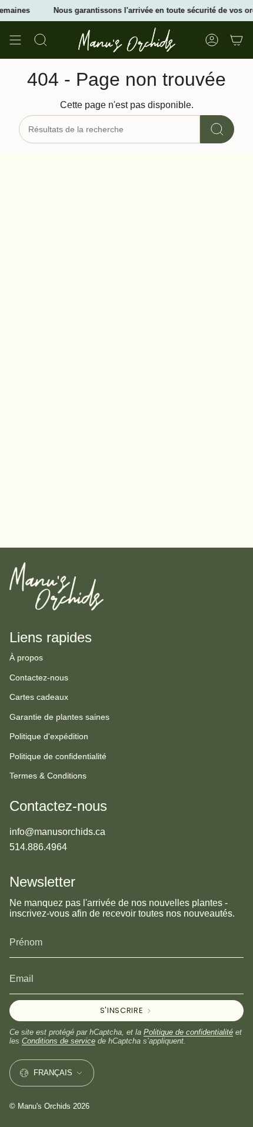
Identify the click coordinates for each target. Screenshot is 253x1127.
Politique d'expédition (48, 736)
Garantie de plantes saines (59, 717)
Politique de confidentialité (57, 756)
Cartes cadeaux (38, 697)
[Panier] (236, 39)
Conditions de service (58, 1041)
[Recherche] (217, 129)
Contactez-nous (38, 677)
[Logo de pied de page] (56, 586)
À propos (26, 657)
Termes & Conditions (47, 775)
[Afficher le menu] (15, 39)
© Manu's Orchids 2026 (49, 1106)
